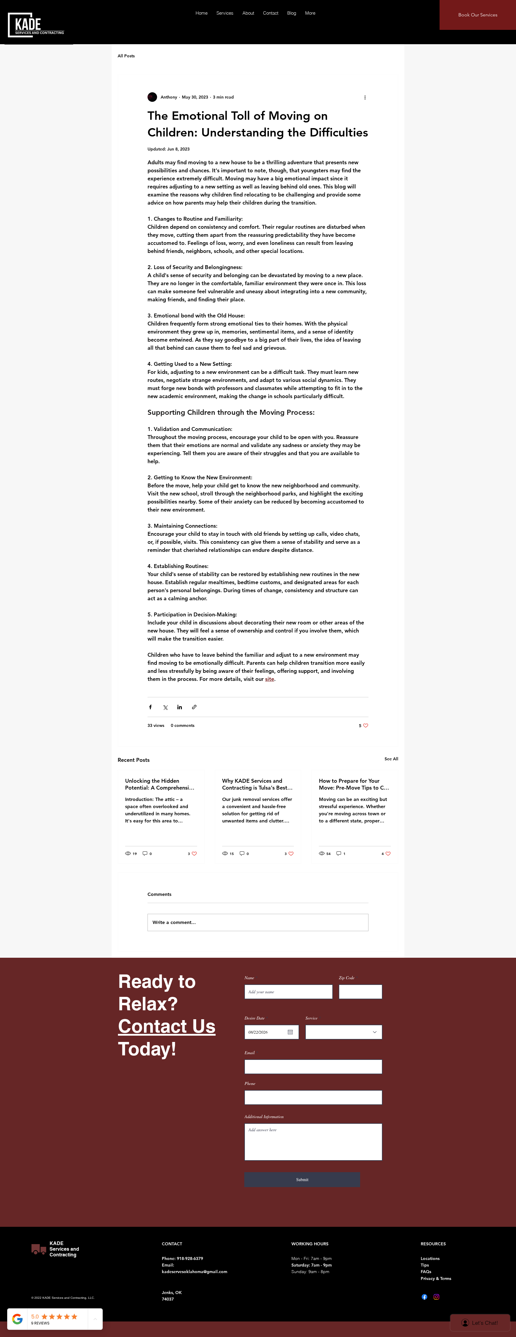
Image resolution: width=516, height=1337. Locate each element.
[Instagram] (436, 1297)
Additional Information (264, 1117)
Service (311, 1018)
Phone (250, 1083)
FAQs (426, 1271)
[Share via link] (194, 707)
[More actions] (364, 97)
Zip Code (346, 978)
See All (391, 759)
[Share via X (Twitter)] (165, 707)
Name (249, 978)
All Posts (126, 56)
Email (250, 1053)
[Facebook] (424, 1297)
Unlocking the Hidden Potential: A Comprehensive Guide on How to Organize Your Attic (160, 784)
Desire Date (257, 1018)
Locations (430, 1258)
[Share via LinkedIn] (179, 707)
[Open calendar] (290, 1032)
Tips (425, 1265)
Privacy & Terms (436, 1278)
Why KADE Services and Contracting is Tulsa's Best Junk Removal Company (254, 784)
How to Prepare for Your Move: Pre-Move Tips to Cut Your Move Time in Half (354, 784)
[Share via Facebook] (150, 707)
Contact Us (167, 1026)
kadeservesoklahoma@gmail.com (194, 1271)
